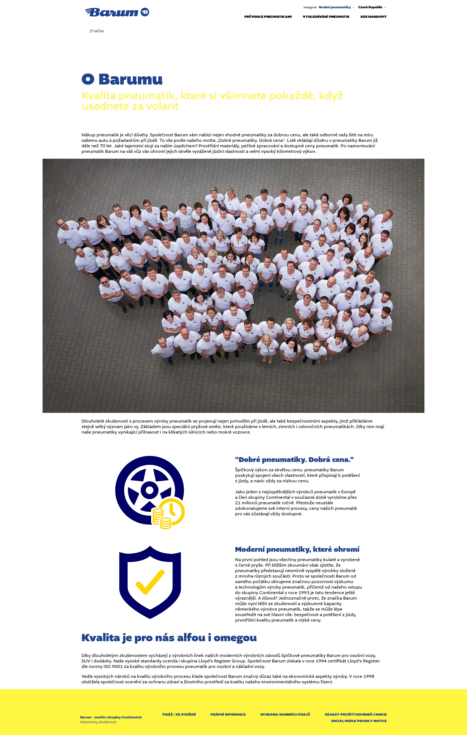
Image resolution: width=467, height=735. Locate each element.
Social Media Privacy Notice (359, 721)
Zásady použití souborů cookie (356, 714)
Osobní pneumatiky (335, 7)
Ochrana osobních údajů (285, 714)
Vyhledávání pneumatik (326, 16)
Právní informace (228, 714)
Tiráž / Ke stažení (179, 714)
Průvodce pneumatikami (268, 16)
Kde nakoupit (374, 16)
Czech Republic (370, 7)
